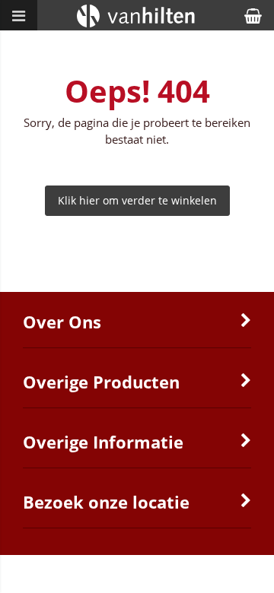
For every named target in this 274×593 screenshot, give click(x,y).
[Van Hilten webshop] (137, 26)
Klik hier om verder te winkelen (137, 200)
